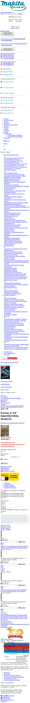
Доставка (6, 130)
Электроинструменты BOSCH (9, 362)
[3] (4, 439)
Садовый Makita (5, 384)
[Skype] (23, 652)
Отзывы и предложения (11, 124)
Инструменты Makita (7, 381)
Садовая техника (9, 245)
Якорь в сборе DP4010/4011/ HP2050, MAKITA (14, 548)
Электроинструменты (10, 170)
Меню (6, 143)
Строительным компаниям (14, 136)
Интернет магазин (8, 33)
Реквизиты (7, 138)
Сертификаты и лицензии (14, 135)
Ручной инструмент (9, 295)
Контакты (7, 123)
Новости (6, 126)
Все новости (4, 397)
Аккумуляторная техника (11, 155)
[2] (3, 439)
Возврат (6, 127)
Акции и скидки (8, 120)
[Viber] (23, 651)
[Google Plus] (7, 409)
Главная (6, 118)
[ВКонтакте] (1, 409)
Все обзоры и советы (7, 622)
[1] (1, 439)
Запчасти (6, 341)
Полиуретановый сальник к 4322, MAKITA (13, 591)
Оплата (6, 129)
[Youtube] (14, 646)
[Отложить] (2, 545)
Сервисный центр (8, 49)
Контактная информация (8, 35)
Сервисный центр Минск (8, 53)
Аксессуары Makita (6, 387)
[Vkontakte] (14, 643)
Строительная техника (10, 287)
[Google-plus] (24, 648)
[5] (7, 439)
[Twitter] (3, 409)
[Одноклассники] (5, 409)
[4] (6, 439)
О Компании (7, 133)
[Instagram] (23, 649)
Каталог (6, 121)
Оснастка (6, 316)
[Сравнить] (2, 543)
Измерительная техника (11, 280)
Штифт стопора (5, 528)
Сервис (6, 132)
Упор (2, 570)
